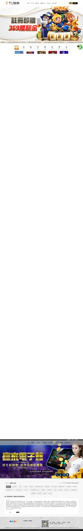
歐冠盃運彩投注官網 (39, 486)
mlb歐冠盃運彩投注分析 (34, 490)
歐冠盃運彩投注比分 (10, 490)
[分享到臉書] (10, 521)
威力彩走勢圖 (54, 486)
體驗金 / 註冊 (67, 442)
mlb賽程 (25, 486)
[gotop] (41, 517)
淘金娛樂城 (14, 486)
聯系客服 (76, 439)
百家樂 (55, 490)
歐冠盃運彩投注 (19, 490)
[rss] (17, 521)
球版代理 (74, 486)
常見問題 (61, 442)
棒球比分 (26, 490)
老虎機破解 (47, 486)
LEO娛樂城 (44, 442)
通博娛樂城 (33, 493)
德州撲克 (39, 493)
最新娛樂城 (49, 490)
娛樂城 (44, 493)
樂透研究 (43, 490)
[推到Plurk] (10, 512)
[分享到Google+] (15, 521)
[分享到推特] (12, 521)
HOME (61, 483)
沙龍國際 (31, 486)
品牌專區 (32, 442)
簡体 (72, 439)
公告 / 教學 (56, 442)
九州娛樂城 (38, 442)
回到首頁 (68, 439)
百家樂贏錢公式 (74, 490)
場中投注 (50, 493)
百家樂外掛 (66, 490)
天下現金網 (50, 442)
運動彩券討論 (61, 486)
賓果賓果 (60, 490)
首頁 (28, 442)
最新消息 (64, 483)
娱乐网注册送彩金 (27, 504)
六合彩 (20, 486)
